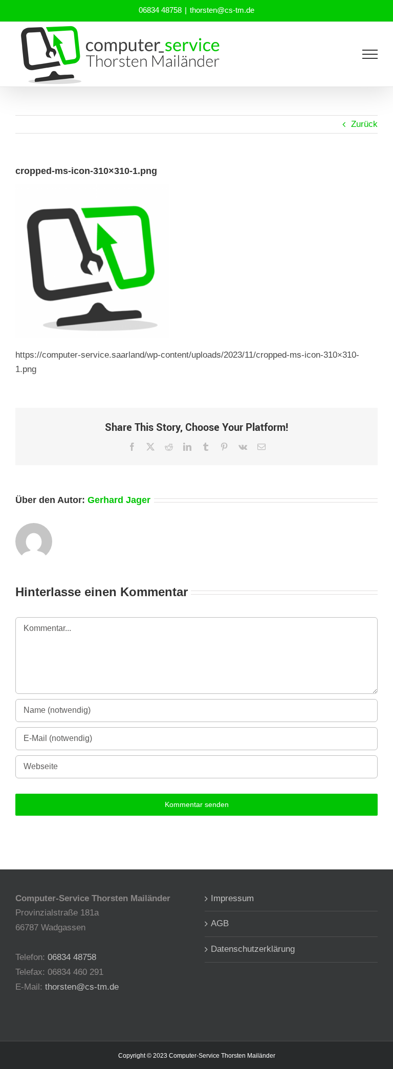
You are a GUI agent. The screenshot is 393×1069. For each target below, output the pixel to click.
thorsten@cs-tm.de (222, 10)
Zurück (364, 124)
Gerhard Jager (119, 500)
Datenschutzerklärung (253, 949)
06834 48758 (160, 10)
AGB (220, 923)
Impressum (232, 898)
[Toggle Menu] (370, 54)
